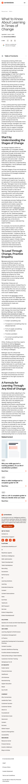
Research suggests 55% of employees (11, 345)
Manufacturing (6, 680)
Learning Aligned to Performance (11, 632)
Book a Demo (8, 526)
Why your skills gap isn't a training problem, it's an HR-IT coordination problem (13, 441)
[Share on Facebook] (8, 40)
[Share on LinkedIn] (11, 40)
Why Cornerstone (6, 697)
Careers (4, 722)
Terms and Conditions (8, 775)
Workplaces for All (7, 662)
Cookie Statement (7, 771)
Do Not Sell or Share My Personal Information (11, 780)
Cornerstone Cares (7, 716)
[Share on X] (15, 40)
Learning (4, 584)
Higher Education (6, 684)
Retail (3, 687)
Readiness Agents (7, 553)
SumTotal (4, 600)
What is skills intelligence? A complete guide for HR (14, 477)
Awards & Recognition (8, 732)
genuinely (15, 296)
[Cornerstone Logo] (8, 3)
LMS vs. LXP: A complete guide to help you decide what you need (14, 492)
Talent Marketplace (7, 565)
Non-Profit (4, 690)
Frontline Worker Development (10, 652)
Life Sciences (5, 677)
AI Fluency (4, 638)
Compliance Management (9, 635)
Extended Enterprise (7, 587)
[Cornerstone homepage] (14, 515)
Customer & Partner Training (10, 659)
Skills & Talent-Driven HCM (9, 626)
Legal (4, 763)
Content (4, 590)
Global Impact (6, 728)
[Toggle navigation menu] (24, 3)
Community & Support (8, 537)
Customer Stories (6, 706)
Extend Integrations (7, 612)
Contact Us (5, 534)
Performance (5, 575)
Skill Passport (5, 606)
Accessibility (5, 735)
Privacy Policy (6, 767)
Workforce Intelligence (8, 556)
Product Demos (6, 744)
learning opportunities (9, 73)
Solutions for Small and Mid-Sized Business (14, 623)
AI (2, 550)
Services (4, 609)
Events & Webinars (7, 747)
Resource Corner (6, 741)
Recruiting (4, 568)
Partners (4, 725)
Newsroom (5, 719)
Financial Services (7, 671)
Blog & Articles (6, 750)
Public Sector (5, 668)
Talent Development (7, 562)
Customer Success (7, 703)
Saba (3, 597)
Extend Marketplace (7, 615)
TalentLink (4, 603)
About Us (4, 710)
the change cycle (15, 155)
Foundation (5, 713)
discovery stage (19, 208)
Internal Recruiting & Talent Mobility (12, 656)
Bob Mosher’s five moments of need (12, 313)
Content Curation (6, 646)
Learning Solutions (7, 581)
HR (2, 578)
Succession (5, 571)
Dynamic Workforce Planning (10, 649)
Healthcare (5, 674)
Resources (5, 11)
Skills (10, 11)
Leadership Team (6, 700)
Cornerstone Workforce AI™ (9, 546)
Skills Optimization (7, 559)
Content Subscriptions (8, 593)
